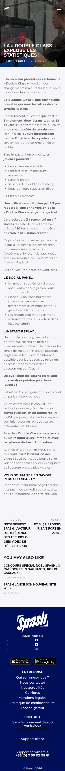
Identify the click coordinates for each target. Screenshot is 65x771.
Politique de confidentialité (32, 703)
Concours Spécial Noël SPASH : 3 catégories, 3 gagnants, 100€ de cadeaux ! (32, 569)
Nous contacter (32, 682)
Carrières (32, 693)
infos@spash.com (32, 729)
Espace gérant (32, 708)
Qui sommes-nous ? (32, 677)
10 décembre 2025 (14, 577)
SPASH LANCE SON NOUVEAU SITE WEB (30, 586)
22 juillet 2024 (12, 592)
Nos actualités (32, 687)
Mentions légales (33, 698)
